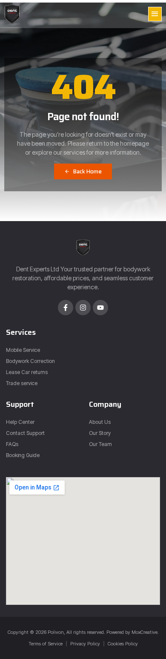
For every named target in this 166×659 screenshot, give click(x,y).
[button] (155, 14)
